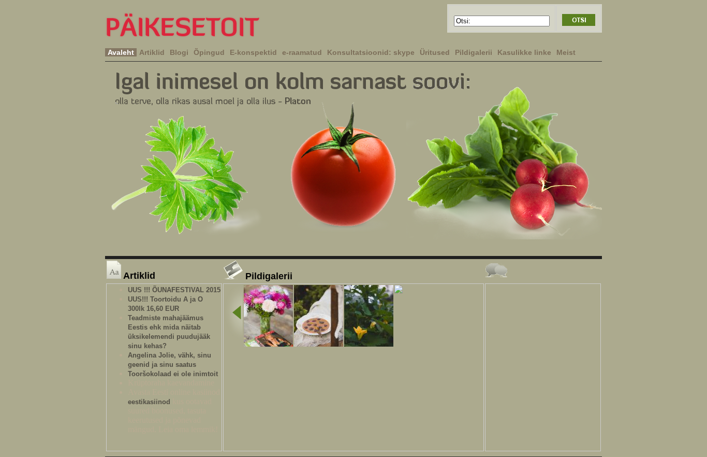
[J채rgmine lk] (398, 289)
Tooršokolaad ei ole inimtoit (173, 374)
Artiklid (152, 52)
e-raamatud (302, 52)
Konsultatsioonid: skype (371, 52)
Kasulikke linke (524, 52)
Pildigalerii (473, 52)
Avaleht (121, 52)
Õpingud (209, 52)
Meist (566, 52)
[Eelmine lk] (233, 313)
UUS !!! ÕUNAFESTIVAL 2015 (174, 290)
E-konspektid (253, 52)
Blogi (179, 52)
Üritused (435, 52)
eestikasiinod (149, 402)
